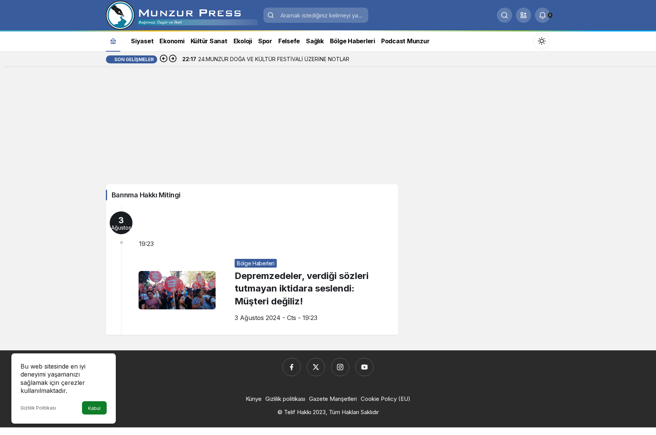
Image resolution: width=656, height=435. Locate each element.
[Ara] (504, 15)
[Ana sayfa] (113, 40)
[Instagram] (340, 367)
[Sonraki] (172, 59)
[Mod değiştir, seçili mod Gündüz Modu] (541, 41)
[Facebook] (291, 367)
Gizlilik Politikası (38, 408)
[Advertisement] (328, 127)
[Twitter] (316, 367)
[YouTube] (364, 367)
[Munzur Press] (182, 14)
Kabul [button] (94, 408)
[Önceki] (163, 59)
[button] (523, 15)
